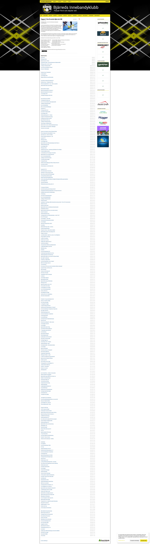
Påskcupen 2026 (44, 59)
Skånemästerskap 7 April (45, 343)
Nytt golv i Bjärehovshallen (45, 400)
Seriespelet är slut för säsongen (46, 274)
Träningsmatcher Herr (44, 110)
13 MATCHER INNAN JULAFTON (46, 246)
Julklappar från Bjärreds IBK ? (46, 121)
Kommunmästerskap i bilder (46, 445)
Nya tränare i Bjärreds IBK (45, 295)
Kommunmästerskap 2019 (45, 251)
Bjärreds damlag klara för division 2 (47, 90)
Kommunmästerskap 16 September (47, 313)
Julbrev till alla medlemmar (45, 364)
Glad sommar (43, 458)
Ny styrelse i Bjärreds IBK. (45, 466)
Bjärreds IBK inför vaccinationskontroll (47, 154)
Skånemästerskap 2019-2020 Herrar (47, 254)
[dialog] (133, 537)
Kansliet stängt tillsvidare (45, 228)
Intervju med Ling (44, 506)
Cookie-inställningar (44, 540)
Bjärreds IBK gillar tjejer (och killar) (46, 455)
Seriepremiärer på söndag (45, 382)
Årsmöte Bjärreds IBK (44, 335)
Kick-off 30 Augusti (44, 216)
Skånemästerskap (44, 384)
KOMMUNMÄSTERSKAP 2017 (46, 386)
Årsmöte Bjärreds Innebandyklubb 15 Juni (48, 133)
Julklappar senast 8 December (46, 157)
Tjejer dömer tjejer (44, 427)
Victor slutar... (43, 535)
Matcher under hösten (44, 205)
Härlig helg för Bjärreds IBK (45, 353)
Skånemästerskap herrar (45, 213)
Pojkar (59, 1)
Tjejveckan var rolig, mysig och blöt (47, 172)
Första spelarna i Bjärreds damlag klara (47, 474)
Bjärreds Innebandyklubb (46, 1)
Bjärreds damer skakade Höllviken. (47, 358)
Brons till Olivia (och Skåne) (45, 98)
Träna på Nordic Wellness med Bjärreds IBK (48, 244)
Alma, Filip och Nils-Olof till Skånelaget (47, 174)
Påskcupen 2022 (44, 139)
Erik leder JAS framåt (44, 272)
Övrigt (69, 1)
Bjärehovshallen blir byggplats (46, 374)
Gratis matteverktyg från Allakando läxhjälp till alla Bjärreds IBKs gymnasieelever (54, 179)
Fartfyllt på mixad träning (45, 415)
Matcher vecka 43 (44, 203)
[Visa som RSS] (79, 19)
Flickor (64, 1)
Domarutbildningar (44, 317)
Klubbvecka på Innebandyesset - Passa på (48, 307)
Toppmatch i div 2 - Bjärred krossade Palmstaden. (49, 501)
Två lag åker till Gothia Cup (45, 100)
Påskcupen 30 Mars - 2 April (45, 354)
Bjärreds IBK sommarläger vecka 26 (47, 492)
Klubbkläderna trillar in (45, 208)
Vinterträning (43, 193)
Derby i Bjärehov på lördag (45, 236)
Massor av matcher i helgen (45, 300)
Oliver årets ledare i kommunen (46, 170)
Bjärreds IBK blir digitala (45, 88)
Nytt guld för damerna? (45, 502)
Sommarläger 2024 (44, 93)
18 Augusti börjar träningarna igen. (47, 456)
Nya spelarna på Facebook (45, 515)
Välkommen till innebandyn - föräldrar (47, 438)
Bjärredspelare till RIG (44, 279)
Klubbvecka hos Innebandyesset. (46, 389)
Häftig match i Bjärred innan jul (46, 241)
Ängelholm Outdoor (44, 524)
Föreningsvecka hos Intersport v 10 (47, 484)
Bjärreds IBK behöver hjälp (45, 499)
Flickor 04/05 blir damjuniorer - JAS (47, 136)
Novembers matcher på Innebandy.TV (47, 80)
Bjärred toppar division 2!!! (45, 512)
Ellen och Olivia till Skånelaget (46, 106)
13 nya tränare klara (44, 433)
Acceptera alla (143, 540)
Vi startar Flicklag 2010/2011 (46, 305)
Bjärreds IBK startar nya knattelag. (46, 85)
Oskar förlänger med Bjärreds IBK (46, 420)
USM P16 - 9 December (45, 366)
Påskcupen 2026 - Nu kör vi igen (46, 64)
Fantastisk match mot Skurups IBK (47, 514)
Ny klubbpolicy (43, 478)
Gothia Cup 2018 (44, 359)
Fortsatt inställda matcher (45, 151)
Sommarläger (43, 325)
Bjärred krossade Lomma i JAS (46, 284)
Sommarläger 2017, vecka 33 (46, 402)
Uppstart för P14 (44, 169)
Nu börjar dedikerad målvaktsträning (47, 435)
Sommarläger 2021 (44, 180)
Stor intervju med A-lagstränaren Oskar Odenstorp (49, 463)
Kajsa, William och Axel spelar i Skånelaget (48, 126)
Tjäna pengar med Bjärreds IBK (46, 123)
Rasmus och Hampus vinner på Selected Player (49, 131)
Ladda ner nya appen (44, 238)
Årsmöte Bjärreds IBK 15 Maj (46, 404)
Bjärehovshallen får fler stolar (46, 432)
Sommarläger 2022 (44, 141)
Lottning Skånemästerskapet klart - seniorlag (48, 461)
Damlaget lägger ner (44, 340)
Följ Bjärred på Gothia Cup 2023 (46, 118)
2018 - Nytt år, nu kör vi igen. (45, 361)
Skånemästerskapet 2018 (45, 312)
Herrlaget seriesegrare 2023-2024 (46, 95)
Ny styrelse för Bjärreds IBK (45, 111)
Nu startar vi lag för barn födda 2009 (47, 476)
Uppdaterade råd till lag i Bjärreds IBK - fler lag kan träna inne (51, 190)
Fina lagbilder (43, 443)
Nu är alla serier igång (44, 302)
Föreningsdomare (44, 392)
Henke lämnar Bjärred (44, 243)
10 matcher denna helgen (45, 159)
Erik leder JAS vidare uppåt (45, 338)
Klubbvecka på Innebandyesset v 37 (47, 450)
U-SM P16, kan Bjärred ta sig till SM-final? (48, 356)
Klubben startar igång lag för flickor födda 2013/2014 (50, 162)
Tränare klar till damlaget (45, 469)
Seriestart (42, 249)
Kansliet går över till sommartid (46, 336)
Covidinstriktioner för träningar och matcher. (48, 152)
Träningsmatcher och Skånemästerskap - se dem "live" (50, 215)
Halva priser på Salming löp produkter (47, 220)
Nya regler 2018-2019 (44, 310)
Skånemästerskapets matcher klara (47, 481)
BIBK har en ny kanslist (45, 483)
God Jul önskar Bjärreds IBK (45, 156)
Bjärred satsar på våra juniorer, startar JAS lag (48, 412)
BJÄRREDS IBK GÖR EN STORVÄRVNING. (48, 192)
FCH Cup (42, 446)
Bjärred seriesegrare (44, 348)
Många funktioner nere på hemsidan (47, 77)
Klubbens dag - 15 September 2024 (47, 82)
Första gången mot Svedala (45, 287)
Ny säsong (43, 57)
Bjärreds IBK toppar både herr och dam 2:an (48, 376)
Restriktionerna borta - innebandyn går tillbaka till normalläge (51, 149)
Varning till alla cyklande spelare (46, 175)
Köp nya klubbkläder (44, 105)
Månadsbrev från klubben (45, 496)
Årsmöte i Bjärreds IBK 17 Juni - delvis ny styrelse (49, 83)
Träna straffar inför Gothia (45, 285)
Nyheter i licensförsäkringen (45, 377)
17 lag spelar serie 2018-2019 (46, 330)
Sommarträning (43, 264)
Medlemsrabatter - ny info (45, 504)
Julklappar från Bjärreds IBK (45, 65)
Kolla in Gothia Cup (44, 290)
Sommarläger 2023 (44, 113)
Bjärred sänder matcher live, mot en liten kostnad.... (49, 210)
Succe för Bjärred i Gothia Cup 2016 (47, 497)
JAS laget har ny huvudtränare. (46, 397)
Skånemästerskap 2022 (45, 144)
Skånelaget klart (43, 369)
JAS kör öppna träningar (45, 409)
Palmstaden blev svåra (45, 479)
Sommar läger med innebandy (46, 507)
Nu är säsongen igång (44, 522)
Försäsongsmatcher (44, 315)
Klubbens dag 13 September (46, 72)
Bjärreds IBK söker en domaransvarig (47, 423)
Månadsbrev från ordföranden (46, 519)
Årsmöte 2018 (43, 320)
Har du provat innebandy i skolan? (46, 67)
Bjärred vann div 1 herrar (45, 60)
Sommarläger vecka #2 (45, 323)
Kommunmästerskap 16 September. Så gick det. (49, 308)
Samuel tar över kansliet (45, 128)
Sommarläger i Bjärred (45, 277)
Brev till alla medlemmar (45, 351)
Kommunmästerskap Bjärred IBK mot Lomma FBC (49, 399)
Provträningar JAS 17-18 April (46, 341)
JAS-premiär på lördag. (45, 381)
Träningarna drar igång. (45, 394)
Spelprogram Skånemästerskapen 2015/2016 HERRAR (50, 530)
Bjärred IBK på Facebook (45, 525)
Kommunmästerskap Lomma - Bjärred (47, 261)
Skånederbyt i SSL (44, 425)
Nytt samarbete (43, 269)
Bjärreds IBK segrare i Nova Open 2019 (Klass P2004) (50, 256)
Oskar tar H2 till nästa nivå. (45, 271)
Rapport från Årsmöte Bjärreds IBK (51, 19)
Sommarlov (43, 529)
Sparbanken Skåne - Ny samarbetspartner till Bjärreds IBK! (50, 62)
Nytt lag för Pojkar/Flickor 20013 (46, 223)
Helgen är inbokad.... (44, 233)
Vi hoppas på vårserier (45, 187)
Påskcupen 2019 (44, 282)
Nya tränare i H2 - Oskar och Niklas (47, 134)
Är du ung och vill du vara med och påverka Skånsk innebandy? (51, 266)
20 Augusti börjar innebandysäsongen (47, 318)
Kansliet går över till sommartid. (46, 410)
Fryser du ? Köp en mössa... (45, 437)
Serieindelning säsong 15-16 (46, 527)
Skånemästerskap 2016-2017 (46, 448)
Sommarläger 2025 (44, 75)
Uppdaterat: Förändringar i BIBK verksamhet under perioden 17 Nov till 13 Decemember (55, 202)
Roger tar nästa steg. (44, 407)
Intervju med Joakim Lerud (45, 491)
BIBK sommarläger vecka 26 (45, 262)
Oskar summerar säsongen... (46, 473)
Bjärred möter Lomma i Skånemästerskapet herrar (49, 124)
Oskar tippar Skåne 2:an (45, 379)
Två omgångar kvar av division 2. (46, 486)
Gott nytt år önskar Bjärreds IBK (46, 195)
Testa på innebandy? (44, 182)
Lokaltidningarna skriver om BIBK (46, 489)
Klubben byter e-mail (44, 460)
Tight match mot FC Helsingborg (46, 294)
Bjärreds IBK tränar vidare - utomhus (47, 226)
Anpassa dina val (121, 540)
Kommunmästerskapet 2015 (46, 520)
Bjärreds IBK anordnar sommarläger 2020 (48, 231)
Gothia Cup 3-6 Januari (45, 239)
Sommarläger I (43, 221)
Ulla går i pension (44, 200)
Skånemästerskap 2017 (45, 417)
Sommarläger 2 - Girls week (45, 218)
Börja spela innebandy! (45, 333)
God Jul (42, 430)
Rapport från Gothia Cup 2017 (46, 428)
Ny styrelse (43, 225)
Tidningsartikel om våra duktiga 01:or (47, 363)
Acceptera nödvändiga (134, 540)
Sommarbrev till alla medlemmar (46, 328)
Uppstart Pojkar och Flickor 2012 (46, 267)
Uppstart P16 (43, 108)
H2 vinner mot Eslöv (44, 164)
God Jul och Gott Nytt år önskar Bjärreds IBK (48, 101)
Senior (54, 1)
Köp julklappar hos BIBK (45, 292)
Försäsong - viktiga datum (45, 259)
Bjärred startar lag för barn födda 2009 (47, 494)
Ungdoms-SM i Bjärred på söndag (47, 116)
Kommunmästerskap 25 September (47, 451)
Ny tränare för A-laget (44, 532)
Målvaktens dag (43, 248)
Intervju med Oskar (44, 517)
